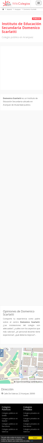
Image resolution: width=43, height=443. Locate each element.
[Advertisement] (21, 67)
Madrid (9, 9)
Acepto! (35, 438)
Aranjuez (18, 9)
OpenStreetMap (23, 381)
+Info (31, 441)
